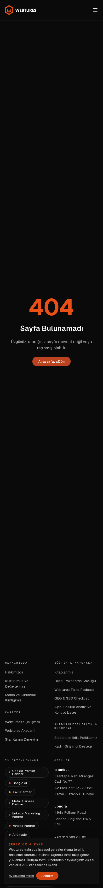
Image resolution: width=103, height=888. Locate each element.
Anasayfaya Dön (51, 361)
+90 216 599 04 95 (70, 837)
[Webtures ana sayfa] (20, 10)
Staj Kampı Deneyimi (22, 739)
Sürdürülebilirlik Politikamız (75, 737)
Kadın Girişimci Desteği (73, 746)
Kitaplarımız (63, 672)
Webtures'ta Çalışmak (22, 722)
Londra (60, 806)
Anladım (47, 876)
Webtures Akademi (20, 730)
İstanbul (61, 769)
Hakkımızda (14, 672)
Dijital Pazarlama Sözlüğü (75, 680)
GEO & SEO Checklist (71, 698)
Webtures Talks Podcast (74, 689)
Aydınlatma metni (21, 875)
